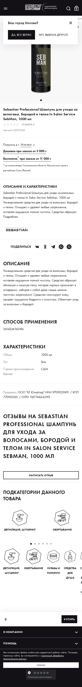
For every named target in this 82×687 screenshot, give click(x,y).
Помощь (10, 643)
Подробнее (10, 217)
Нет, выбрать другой (53, 35)
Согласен (41, 665)
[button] (31, 544)
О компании (12, 632)
